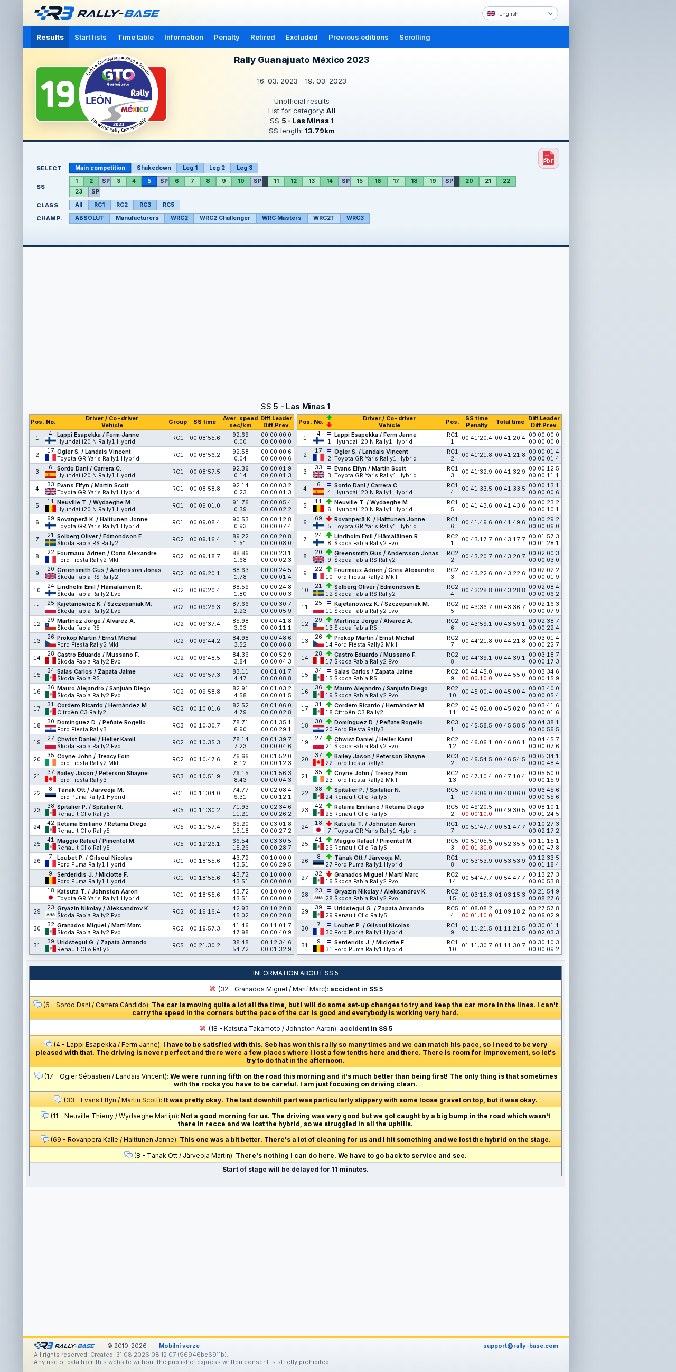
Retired (262, 37)
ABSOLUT (89, 218)
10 (241, 181)
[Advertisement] (613, 164)
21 (488, 181)
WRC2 (179, 218)
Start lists (90, 37)
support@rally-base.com (520, 1345)
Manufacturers (137, 218)
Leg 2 (217, 167)
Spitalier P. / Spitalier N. (90, 807)
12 (293, 181)
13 (311, 181)
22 (506, 181)
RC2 (122, 204)
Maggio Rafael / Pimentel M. (96, 840)
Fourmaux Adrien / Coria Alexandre (107, 553)
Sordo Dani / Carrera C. (89, 468)
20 (469, 181)
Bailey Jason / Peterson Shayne (102, 773)
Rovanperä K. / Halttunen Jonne (102, 519)
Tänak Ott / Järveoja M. (90, 790)
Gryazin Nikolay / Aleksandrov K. (103, 908)
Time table (135, 37)
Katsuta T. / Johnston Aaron (97, 891)
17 (396, 181)
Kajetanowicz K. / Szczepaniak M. (104, 604)
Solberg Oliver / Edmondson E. (100, 536)
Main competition (100, 167)
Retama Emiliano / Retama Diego (102, 824)
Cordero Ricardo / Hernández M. (102, 705)
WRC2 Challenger (225, 218)
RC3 (145, 204)
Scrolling (414, 37)
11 (276, 181)
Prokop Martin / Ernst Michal (97, 637)
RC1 (99, 204)
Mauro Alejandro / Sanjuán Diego (104, 688)
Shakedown (154, 167)
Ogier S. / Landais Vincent (94, 451)
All (78, 204)
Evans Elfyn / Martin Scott (93, 485)
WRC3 (355, 218)
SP (106, 181)
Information (183, 37)
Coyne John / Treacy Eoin (93, 756)
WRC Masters (282, 218)
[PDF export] (548, 158)
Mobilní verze (179, 1345)
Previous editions (358, 37)
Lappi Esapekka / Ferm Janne (98, 434)
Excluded (302, 37)
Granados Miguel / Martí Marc (99, 925)
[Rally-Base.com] (100, 13)
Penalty (227, 37)
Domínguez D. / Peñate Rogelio (101, 722)
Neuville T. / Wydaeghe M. (94, 502)
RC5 (168, 204)
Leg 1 (190, 167)
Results (50, 37)
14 (329, 181)
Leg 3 (244, 167)
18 (414, 181)
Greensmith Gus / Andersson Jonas (109, 570)
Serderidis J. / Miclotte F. (92, 874)
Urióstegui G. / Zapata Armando (102, 942)
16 (377, 181)
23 (78, 191)
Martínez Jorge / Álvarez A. (96, 621)
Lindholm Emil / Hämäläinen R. (99, 587)
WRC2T (324, 218)
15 (359, 181)
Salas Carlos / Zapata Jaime (96, 671)
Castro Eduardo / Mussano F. (98, 654)
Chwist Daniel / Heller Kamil (96, 739)
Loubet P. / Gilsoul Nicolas (95, 857)
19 (432, 181)
